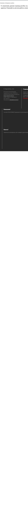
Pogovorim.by (8, 89)
